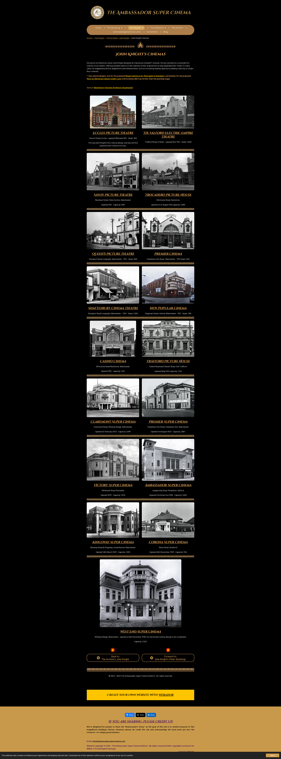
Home (89, 38)
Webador (165, 695)
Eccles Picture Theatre (113, 133)
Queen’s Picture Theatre (113, 254)
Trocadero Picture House (168, 195)
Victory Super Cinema (113, 485)
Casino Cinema (113, 361)
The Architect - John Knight (117, 38)
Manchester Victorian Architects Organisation (113, 87)
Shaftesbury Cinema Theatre (113, 308)
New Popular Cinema (168, 308)
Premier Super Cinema (168, 422)
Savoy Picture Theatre (113, 195)
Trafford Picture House (168, 361)
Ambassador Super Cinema (168, 485)
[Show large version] (113, 112)
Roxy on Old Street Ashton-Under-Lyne (104, 79)
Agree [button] (272, 755)
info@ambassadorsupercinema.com (109, 741)
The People (99, 38)
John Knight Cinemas (140, 38)
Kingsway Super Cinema (113, 542)
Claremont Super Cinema (113, 422)
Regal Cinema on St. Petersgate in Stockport (144, 76)
